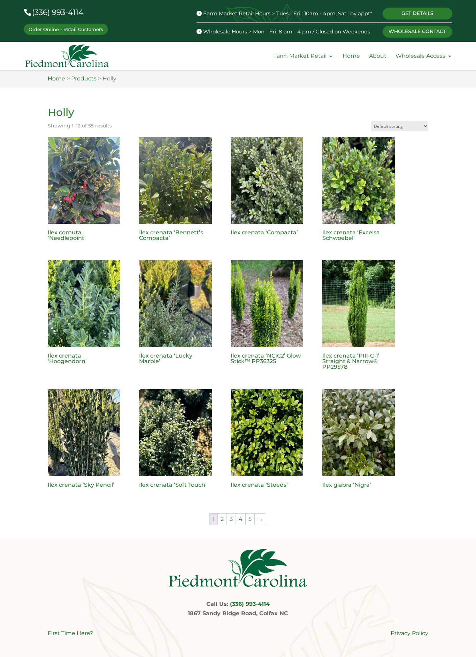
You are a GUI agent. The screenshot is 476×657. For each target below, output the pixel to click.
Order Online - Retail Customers (66, 29)
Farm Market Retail (300, 56)
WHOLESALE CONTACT (417, 31)
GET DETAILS (417, 13)
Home (351, 56)
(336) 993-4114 (58, 12)
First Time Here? (70, 633)
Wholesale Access (420, 56)
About (377, 56)
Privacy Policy (409, 633)
